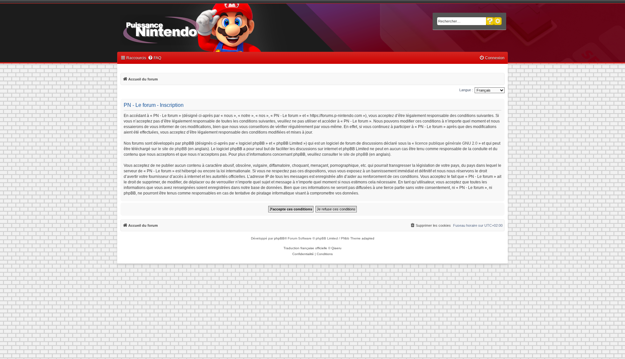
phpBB (279, 238)
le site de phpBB (172, 149)
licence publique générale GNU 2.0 (446, 143)
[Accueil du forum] (179, 28)
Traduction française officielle (305, 248)
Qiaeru (336, 248)
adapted (368, 238)
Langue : (466, 90)
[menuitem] (154, 58)
